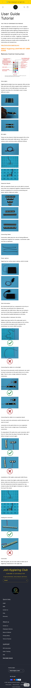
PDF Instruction (7, 648)
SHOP (4, 603)
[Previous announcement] (2, 2)
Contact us (5, 610)
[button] (2, 7)
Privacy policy (8, 684)
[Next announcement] (28, 2)
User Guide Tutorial (8, 658)
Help (4, 613)
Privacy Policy (6, 635)
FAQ (4, 654)
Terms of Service (7, 639)
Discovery (5, 616)
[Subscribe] (26, 580)
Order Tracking (6, 651)
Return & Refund (7, 632)
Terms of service (16, 684)
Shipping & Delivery (8, 629)
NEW (4, 606)
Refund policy (24, 682)
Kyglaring (9, 682)
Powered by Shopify (16, 682)
